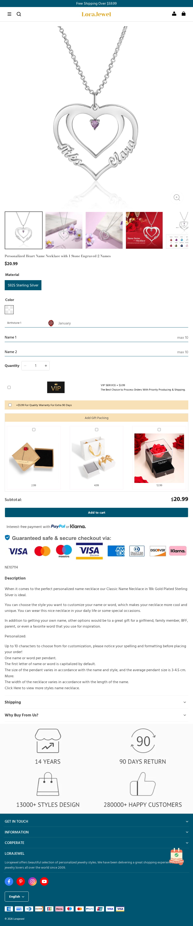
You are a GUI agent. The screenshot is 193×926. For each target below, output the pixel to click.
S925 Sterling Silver (23, 285)
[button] (9, 14)
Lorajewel (18, 919)
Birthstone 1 (14, 322)
